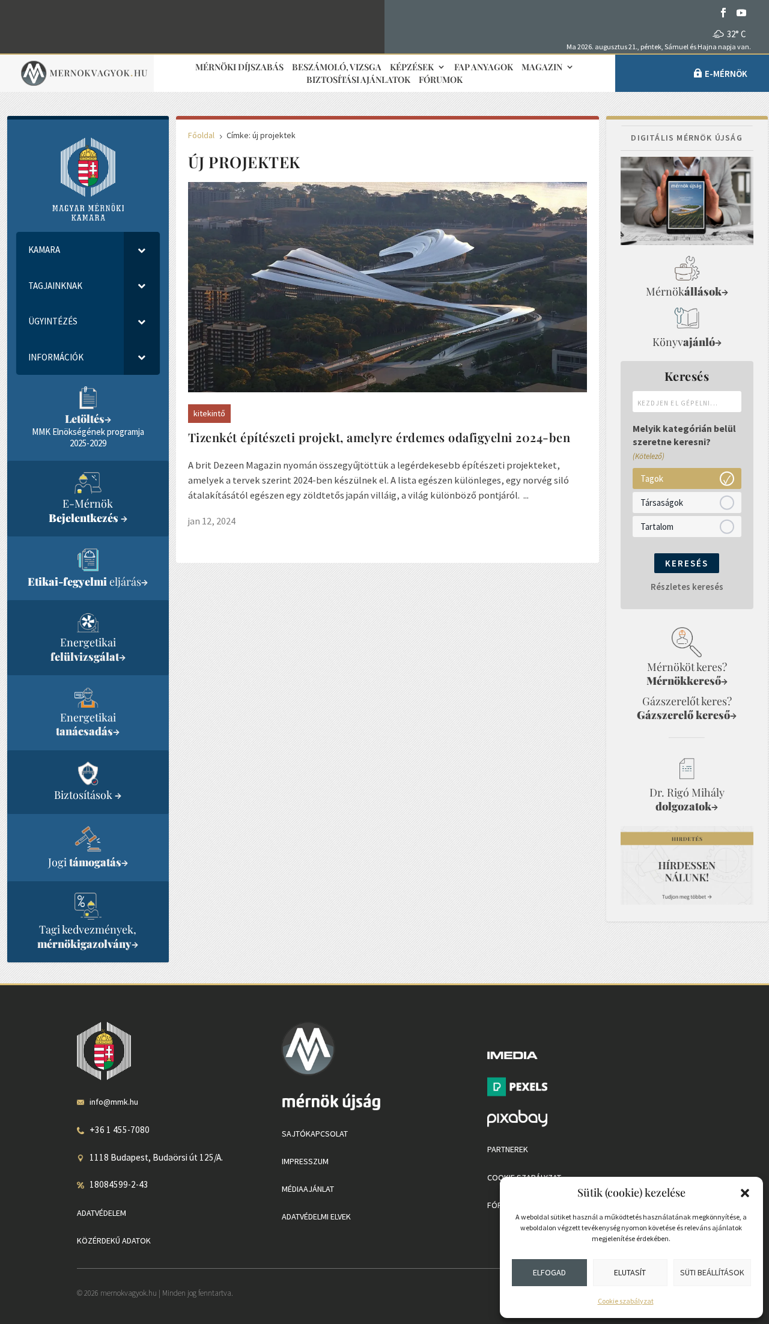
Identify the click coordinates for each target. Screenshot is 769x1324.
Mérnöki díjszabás (239, 67)
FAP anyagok (483, 67)
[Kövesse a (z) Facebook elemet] (723, 12)
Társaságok (661, 502)
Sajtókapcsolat (315, 1133)
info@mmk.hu (114, 1101)
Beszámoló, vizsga (336, 67)
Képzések (412, 67)
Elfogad (549, 1272)
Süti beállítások (712, 1272)
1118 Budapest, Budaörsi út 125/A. (156, 1157)
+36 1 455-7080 (120, 1129)
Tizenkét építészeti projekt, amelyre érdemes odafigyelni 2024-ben (379, 437)
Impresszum (305, 1161)
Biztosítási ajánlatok (358, 80)
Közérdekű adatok (114, 1240)
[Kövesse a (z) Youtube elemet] (741, 12)
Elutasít (630, 1272)
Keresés (686, 563)
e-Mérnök (726, 73)
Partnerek (507, 1149)
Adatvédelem (101, 1212)
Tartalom (656, 526)
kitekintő (209, 413)
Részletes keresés (687, 586)
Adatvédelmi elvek (316, 1216)
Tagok (651, 478)
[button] (745, 1193)
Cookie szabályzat (626, 1300)
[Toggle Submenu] (142, 250)
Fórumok (441, 80)
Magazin (541, 67)
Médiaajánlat (308, 1188)
